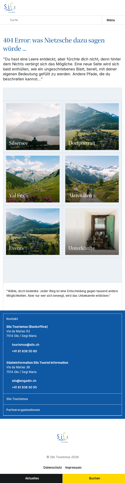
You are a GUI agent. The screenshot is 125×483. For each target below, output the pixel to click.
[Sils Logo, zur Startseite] (18, 7)
